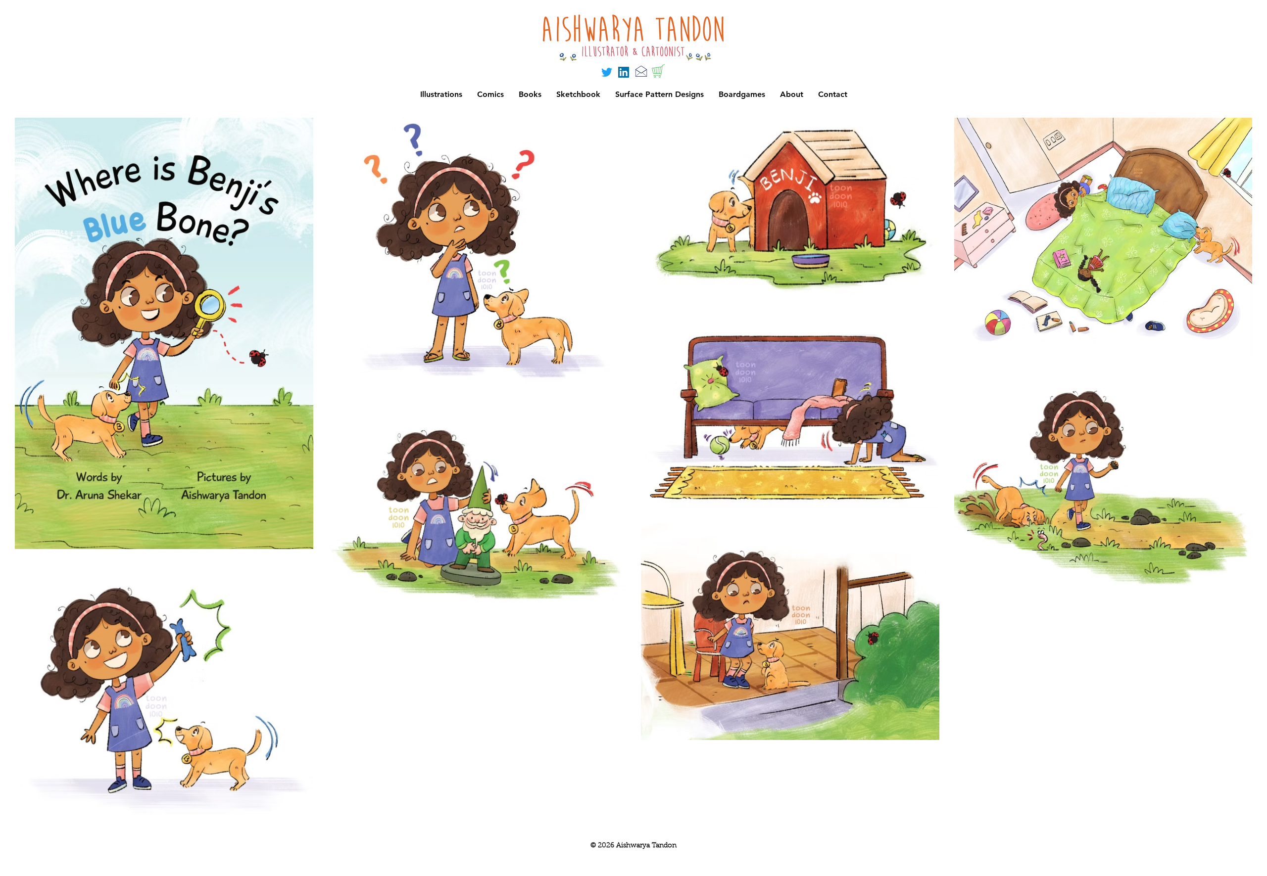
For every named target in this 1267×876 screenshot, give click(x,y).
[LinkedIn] (623, 72)
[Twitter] (606, 72)
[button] (742, 94)
